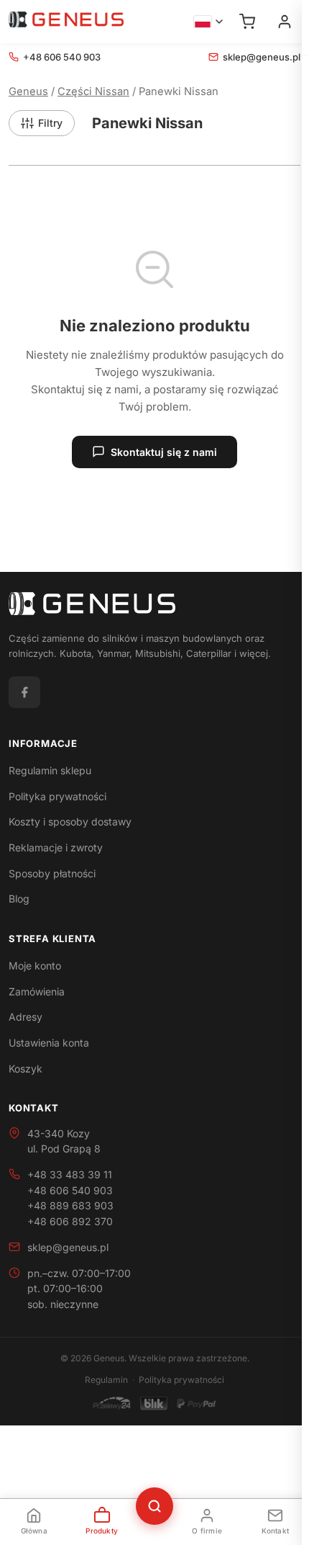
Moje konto (35, 965)
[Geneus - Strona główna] (66, 22)
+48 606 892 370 (70, 1221)
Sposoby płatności (52, 873)
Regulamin (106, 1379)
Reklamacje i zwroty (56, 847)
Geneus (28, 91)
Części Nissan (93, 91)
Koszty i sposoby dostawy (70, 821)
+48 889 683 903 (70, 1205)
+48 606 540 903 (62, 57)
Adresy (25, 1017)
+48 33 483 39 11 (69, 1174)
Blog (19, 898)
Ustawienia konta (49, 1042)
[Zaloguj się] (284, 21)
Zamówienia (37, 991)
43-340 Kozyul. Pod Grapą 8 (64, 1141)
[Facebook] (24, 692)
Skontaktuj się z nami (164, 452)
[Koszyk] (247, 21)
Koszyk (25, 1068)
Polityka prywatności (57, 796)
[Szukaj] (154, 1506)
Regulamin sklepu (50, 770)
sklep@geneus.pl (261, 57)
